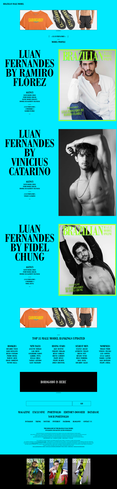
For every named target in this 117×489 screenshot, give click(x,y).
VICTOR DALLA (12, 363)
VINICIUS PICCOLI (105, 351)
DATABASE (93, 412)
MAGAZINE (24, 412)
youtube (46, 421)
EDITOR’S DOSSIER (74, 412)
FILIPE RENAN (58, 358)
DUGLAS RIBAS (35, 358)
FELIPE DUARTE (58, 360)
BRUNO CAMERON (59, 356)
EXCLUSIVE (39, 412)
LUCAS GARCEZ (105, 356)
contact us (87, 421)
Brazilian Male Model (13, 3)
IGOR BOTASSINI (12, 351)
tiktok (38, 421)
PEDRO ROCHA (12, 356)
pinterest (56, 421)
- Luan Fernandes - (30, 107)
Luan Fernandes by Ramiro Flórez (29, 68)
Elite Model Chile (30, 95)
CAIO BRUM (35, 351)
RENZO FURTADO (12, 353)
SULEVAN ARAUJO (82, 349)
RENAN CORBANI (58, 353)
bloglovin (77, 421)
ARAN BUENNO (58, 349)
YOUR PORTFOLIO (58, 416)
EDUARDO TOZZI (12, 349)
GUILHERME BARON (35, 353)
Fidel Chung (30, 284)
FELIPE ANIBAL (105, 363)
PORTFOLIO (54, 412)
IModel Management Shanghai (30, 101)
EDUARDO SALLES (82, 363)
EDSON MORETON (12, 360)
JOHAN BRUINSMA (58, 363)
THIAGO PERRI (105, 349)
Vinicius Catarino (29, 196)
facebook (66, 421)
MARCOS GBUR (12, 358)
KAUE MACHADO (35, 363)
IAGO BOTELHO (105, 360)
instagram (29, 421)
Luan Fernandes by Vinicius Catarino (29, 152)
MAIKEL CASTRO (105, 358)
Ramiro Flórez (30, 111)
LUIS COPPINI (105, 353)
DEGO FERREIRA (81, 358)
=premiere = (29, 109)
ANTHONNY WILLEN (81, 351)
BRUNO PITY (81, 353)
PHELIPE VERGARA (58, 351)
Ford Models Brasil (29, 97)
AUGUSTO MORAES (35, 349)
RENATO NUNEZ (82, 356)
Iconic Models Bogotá (29, 99)
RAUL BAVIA (82, 360)
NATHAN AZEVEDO (35, 360)
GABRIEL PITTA (35, 356)
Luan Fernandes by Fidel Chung (29, 243)
